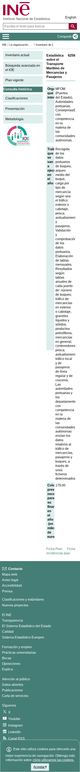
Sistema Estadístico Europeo (23, 637)
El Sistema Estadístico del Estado (26, 626)
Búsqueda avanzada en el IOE (22, 68)
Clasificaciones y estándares (23, 599)
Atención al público (16, 679)
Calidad (8, 631)
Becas (6, 658)
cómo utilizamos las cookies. (53, 760)
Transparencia (12, 620)
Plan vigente (14, 80)
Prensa (7, 591)
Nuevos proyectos (15, 605)
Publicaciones (12, 690)
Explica (7, 669)
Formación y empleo (17, 647)
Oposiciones (11, 663)
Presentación (15, 108)
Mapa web (9, 574)
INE (4, 44)
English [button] (70, 17)
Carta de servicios (15, 696)
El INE (6, 615)
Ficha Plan (54, 549)
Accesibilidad (12, 585)
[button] (67, 36)
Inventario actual (17, 55)
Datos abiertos (12, 684)
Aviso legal (10, 580)
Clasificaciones (16, 98)
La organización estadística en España (32, 44)
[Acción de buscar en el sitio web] (73, 26)
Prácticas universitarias (19, 652)
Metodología (14, 119)
